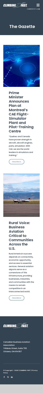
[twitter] (8, 377)
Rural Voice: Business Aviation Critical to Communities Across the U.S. (21, 235)
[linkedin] (12, 377)
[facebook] (4, 377)
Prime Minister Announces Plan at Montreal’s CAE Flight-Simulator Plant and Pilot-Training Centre (21, 112)
